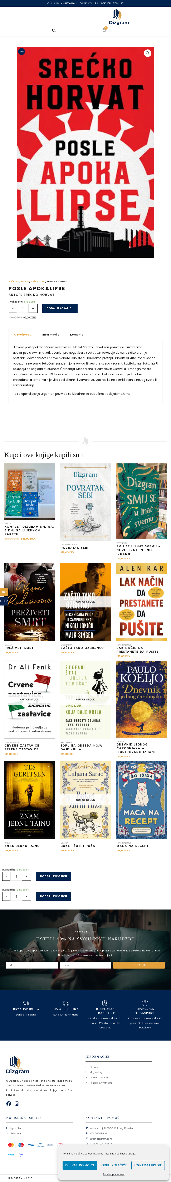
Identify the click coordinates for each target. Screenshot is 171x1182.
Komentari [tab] (78, 334)
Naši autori (38, 281)
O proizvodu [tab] (22, 334)
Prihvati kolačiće (80, 1165)
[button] (106, 17)
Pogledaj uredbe (148, 1165)
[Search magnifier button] (54, 30)
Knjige (25, 281)
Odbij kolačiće (114, 1165)
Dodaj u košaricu (60, 308)
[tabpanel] (85, 372)
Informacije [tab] (50, 334)
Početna (14, 281)
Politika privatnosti (113, 1174)
